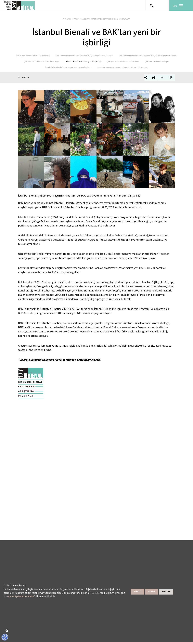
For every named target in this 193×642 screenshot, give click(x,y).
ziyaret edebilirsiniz (40, 350)
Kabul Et (137, 591)
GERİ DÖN (25, 77)
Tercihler (166, 591)
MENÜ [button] (175, 6)
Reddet (151, 591)
